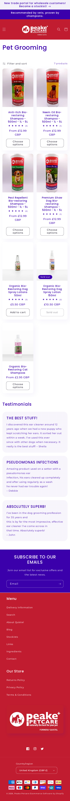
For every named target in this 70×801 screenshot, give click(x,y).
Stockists (12, 636)
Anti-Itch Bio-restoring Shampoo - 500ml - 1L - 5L (18, 117)
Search (11, 614)
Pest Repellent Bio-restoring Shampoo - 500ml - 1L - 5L (18, 202)
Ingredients (14, 651)
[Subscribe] (59, 584)
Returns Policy (16, 680)
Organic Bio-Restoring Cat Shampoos (18, 369)
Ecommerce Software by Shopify (47, 793)
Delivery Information (20, 607)
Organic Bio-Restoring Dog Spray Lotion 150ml (52, 290)
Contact (11, 658)
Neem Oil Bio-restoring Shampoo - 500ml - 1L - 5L (52, 117)
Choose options (18, 143)
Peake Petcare (21, 793)
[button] (4, 29)
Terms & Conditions (19, 694)
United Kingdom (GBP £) (33, 770)
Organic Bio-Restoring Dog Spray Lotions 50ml (18, 290)
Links (10, 644)
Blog (9, 629)
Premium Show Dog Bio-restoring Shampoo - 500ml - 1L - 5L (52, 204)
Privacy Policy (15, 687)
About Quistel (15, 622)
